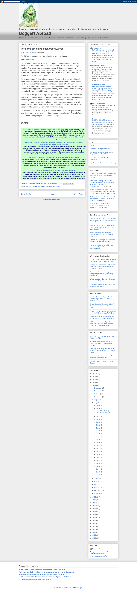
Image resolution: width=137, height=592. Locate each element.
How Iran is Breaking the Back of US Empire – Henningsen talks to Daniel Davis (102, 350)
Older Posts (78, 194)
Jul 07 (98, 460)
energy (35, 186)
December (98, 388)
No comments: (53, 183)
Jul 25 (98, 419)
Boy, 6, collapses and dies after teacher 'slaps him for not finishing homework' (101, 234)
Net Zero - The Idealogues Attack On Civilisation (49, 129)
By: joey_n (95, 105)
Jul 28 (98, 408)
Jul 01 (98, 475)
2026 (94, 374)
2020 (94, 500)
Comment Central (98, 65)
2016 (94, 511)
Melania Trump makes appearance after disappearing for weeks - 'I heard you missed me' (103, 227)
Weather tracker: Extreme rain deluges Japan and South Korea (103, 280)
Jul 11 (98, 451)
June (96, 478)
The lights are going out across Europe (42, 48)
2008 (94, 529)
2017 (94, 509)
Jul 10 (98, 454)
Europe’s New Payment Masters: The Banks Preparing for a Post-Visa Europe (102, 343)
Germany (52, 186)
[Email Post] (60, 183)
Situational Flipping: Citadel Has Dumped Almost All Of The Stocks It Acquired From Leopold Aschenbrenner (102, 183)
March (96, 487)
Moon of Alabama (98, 103)
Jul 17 (98, 437)
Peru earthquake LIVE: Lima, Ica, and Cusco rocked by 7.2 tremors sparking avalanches (103, 220)
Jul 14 (98, 445)
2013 (94, 520)
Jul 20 (98, 431)
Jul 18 (98, 434)
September (98, 397)
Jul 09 (98, 457)
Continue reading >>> (53, 116)
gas (47, 186)
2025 (94, 376)
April (96, 484)
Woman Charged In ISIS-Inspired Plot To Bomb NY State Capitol (103, 174)
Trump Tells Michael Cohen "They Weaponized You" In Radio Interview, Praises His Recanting (102, 191)
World (32, 60)
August (96, 400)
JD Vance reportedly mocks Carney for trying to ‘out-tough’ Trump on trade (103, 260)
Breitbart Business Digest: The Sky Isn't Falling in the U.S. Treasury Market (102, 298)
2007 (94, 532)
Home (52, 194)
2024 (94, 379)
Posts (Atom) (56, 199)
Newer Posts (26, 194)
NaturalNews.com (98, 84)
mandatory (50, 100)
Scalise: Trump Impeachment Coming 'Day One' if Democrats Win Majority (103, 312)
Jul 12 (98, 448)
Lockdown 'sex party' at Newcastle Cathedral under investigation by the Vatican (45, 577)
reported (32, 111)
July (95, 403)
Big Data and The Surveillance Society (103, 163)
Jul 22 (98, 425)
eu (39, 186)
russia (58, 186)
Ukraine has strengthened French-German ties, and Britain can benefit (42, 574)
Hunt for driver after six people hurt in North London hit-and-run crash (42, 570)
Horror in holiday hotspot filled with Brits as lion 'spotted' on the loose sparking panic (101, 247)
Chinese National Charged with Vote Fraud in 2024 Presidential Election (102, 317)
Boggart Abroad (35, 33)
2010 (94, 523)
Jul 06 (98, 463)
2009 (94, 526)
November (98, 391)
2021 (94, 497)
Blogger (79, 588)
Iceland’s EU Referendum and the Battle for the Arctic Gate (101, 357)
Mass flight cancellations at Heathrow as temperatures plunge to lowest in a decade (46, 572)
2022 (94, 385)
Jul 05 (98, 466)
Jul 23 (98, 422)
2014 (94, 517)
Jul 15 (98, 442)
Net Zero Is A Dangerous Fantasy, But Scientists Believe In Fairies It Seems (54, 157)
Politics (27, 60)
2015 (94, 514)
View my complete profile (98, 556)
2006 (94, 535)
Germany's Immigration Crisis (100, 149)
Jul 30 (98, 405)
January (97, 493)
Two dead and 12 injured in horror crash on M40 (35, 579)
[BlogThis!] (67, 184)
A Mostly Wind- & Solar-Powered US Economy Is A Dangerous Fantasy (54, 170)
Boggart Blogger (98, 549)
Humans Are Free (98, 119)
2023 (94, 382)
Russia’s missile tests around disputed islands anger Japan (103, 285)
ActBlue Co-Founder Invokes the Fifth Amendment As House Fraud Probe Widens (103, 198)
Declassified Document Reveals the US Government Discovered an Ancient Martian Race (103, 122)
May (96, 481)
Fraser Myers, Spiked (29, 52)
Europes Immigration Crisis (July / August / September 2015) (101, 153)
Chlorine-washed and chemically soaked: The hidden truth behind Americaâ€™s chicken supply (102, 88)
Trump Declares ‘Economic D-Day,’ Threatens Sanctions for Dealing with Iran (102, 306)
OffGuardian (96, 48)
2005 (94, 538)
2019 (94, 503)
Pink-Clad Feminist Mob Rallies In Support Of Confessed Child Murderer (101, 205)
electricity (29, 186)
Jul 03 (98, 472)
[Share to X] (69, 184)
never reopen (53, 91)
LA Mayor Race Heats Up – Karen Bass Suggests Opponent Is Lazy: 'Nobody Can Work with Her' (101, 323)
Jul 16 (98, 440)
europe (43, 186)
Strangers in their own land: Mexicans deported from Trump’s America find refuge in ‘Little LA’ (103, 266)
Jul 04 (98, 469)
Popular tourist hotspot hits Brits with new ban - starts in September (102, 240)
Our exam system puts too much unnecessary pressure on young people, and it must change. (102, 69)
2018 (94, 506)
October (97, 394)
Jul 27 (98, 416)
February (97, 490)
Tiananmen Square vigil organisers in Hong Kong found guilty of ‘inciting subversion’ (102, 273)
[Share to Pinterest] (73, 184)
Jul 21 (98, 428)
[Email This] (64, 184)
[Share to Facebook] (71, 184)
